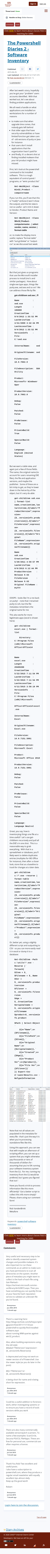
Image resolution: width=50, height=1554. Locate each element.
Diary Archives (15, 1529)
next (17, 24)
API (25, 1538)
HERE (11, 30)
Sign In (33, 4)
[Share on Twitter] (38, 69)
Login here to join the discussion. (22, 1505)
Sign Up (43, 4)
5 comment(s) (15, 83)
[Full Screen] (22, 69)
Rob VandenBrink (17, 78)
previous (9, 24)
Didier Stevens (27, 18)
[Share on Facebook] (30, 69)
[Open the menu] (46, 11)
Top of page (41, 1517)
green (18, 11)
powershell (22, 1221)
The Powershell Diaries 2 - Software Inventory (24, 51)
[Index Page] (8, 4)
